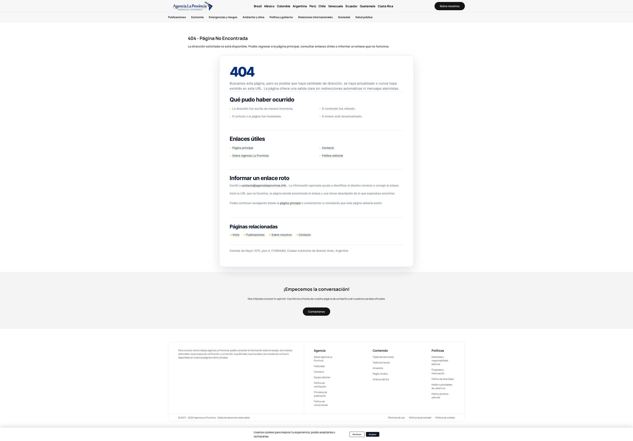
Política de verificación (320, 384)
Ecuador (351, 6)
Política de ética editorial (440, 395)
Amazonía (378, 368)
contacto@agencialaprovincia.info (264, 185)
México (269, 6)
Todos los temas (381, 362)
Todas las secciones (383, 356)
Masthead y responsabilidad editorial (440, 360)
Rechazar (357, 434)
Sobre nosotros (281, 234)
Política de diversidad (443, 378)
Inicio (236, 234)
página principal (290, 203)
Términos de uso (396, 417)
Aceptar (372, 434)
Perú (312, 6)
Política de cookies (445, 417)
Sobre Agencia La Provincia (250, 155)
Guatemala (367, 6)
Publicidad (319, 366)
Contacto (328, 148)
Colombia (283, 6)
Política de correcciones (321, 403)
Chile (322, 6)
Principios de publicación (320, 394)
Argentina (300, 6)
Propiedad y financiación (438, 371)
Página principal (242, 148)
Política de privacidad (420, 417)
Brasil (258, 6)
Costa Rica (385, 6)
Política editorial (332, 155)
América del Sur (381, 379)
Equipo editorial (322, 377)
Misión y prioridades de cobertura (442, 386)
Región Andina (380, 373)
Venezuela (335, 6)
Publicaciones (255, 234)
